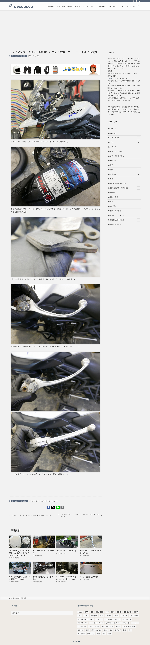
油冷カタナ (81, 634)
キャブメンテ (127, 619)
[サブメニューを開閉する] (138, 128)
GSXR (136, 612)
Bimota (80, 612)
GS (92, 612)
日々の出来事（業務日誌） (19, 56)
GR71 (86, 612)
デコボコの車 (114, 138)
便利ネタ (113, 160)
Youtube (108, 615)
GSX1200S (127, 612)
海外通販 (113, 206)
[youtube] (139, 1)
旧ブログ (118, 630)
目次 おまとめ (115, 211)
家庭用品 (113, 174)
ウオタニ (99, 619)
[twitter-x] (133, 1)
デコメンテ (125, 623)
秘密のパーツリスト (117, 215)
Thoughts (94, 615)
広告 (111, 179)
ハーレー (135, 623)
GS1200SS (99, 612)
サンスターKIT (82, 623)
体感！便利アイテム (117, 156)
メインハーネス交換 (128, 626)
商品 (111, 170)
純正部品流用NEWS (117, 220)
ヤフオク (113, 147)
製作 (98, 634)
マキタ (118, 626)
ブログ (112, 142)
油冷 (130, 630)
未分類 (112, 192)
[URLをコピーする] (62, 507)
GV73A (86, 615)
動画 (111, 165)
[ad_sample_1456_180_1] (55, 74)
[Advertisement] (75, 26)
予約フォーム (112, 78)
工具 (105, 630)
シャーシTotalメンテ (96, 623)
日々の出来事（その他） (118, 183)
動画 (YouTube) (96, 630)
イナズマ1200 (133, 615)
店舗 (110, 630)
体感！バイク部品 (116, 151)
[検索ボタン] (138, 6)
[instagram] (136, 1)
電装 (109, 634)
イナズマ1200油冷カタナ (86, 619)
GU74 (79, 615)
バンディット (82, 626)
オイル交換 (35, 501)
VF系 (101, 615)
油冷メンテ (91, 634)
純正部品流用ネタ (116, 224)
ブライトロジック (107, 626)
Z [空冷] (115, 615)
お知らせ (113, 133)
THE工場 (113, 129)
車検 (104, 634)
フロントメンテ (94, 626)
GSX (112, 612)
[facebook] (130, 1)
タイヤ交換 (43, 501)
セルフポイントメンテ (112, 623)
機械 (124, 630)
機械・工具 (114, 197)
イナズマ (124, 615)
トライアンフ (53, 501)
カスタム (117, 619)
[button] (48, 507)
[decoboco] (21, 6)
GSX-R (119, 612)
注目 (111, 201)
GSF (107, 612)
